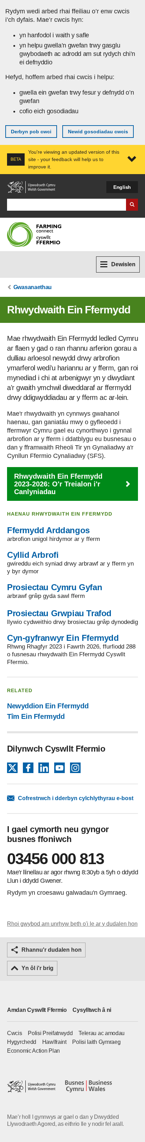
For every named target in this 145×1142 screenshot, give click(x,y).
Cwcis (14, 1033)
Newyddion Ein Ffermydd (47, 706)
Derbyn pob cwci (31, 131)
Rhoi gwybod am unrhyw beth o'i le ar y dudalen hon (72, 924)
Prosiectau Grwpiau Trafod (59, 613)
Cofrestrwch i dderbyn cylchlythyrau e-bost (75, 798)
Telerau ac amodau (101, 1033)
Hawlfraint (54, 1042)
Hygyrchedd (21, 1042)
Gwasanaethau (32, 287)
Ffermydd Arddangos (48, 530)
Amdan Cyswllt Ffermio (37, 1010)
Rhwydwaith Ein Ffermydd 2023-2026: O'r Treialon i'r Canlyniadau (58, 484)
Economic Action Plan (33, 1051)
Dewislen (123, 264)
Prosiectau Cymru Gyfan (54, 587)
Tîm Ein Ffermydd (36, 716)
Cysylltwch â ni (91, 1010)
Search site (132, 205)
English (122, 187)
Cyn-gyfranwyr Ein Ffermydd (63, 638)
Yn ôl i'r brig (37, 968)
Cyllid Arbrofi (32, 555)
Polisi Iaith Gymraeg (96, 1042)
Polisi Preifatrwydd (50, 1033)
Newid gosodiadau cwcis (98, 131)
